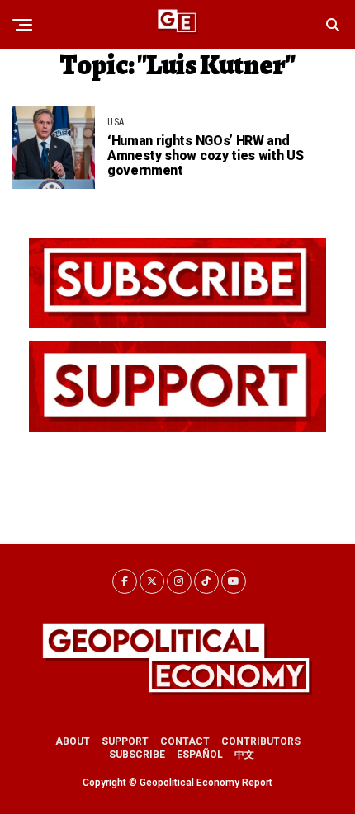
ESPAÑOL (200, 754)
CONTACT (185, 741)
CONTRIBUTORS (261, 741)
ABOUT (72, 741)
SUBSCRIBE (137, 754)
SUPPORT (125, 741)
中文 (244, 754)
